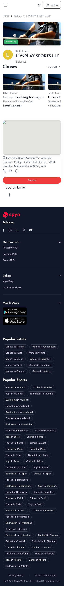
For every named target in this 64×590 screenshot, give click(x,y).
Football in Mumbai (16, 387)
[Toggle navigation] (5, 5)
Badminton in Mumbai (41, 394)
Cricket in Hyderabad (43, 510)
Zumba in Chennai (41, 547)
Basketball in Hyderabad (18, 535)
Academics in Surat (45, 431)
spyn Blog (8, 281)
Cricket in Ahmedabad (17, 406)
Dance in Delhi (13, 504)
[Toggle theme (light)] (39, 5)
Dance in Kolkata (37, 560)
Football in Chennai (48, 535)
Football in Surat (14, 443)
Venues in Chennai (15, 371)
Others (7, 275)
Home (6, 16)
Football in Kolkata (44, 554)
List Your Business (12, 287)
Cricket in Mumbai (42, 387)
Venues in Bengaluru (40, 359)
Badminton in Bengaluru (18, 486)
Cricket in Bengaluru (16, 492)
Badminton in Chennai (43, 541)
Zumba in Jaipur (42, 474)
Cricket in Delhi (38, 498)
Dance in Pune (13, 455)
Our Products (11, 242)
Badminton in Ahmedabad (19, 424)
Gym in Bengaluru (47, 486)
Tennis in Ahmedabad (17, 431)
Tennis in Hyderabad (16, 529)
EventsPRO (9, 260)
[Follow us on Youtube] (30, 230)
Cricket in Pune (38, 449)
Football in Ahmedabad (18, 418)
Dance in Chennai (15, 547)
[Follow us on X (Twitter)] (23, 230)
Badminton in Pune (38, 455)
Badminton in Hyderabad (19, 523)
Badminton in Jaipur (16, 474)
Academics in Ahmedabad (19, 412)
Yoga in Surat (12, 437)
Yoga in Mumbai (14, 394)
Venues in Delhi (14, 365)
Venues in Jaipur (14, 359)
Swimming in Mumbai (17, 400)
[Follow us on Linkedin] (17, 230)
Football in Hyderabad (17, 517)
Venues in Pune (37, 353)
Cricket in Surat (35, 437)
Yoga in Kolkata (14, 560)
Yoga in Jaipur (41, 467)
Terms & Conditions (45, 575)
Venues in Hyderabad (40, 365)
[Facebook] (9, 195)
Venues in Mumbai (15, 347)
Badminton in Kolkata (17, 566)
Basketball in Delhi (15, 510)
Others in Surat (38, 443)
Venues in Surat (14, 353)
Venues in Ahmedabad (44, 347)
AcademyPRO (10, 248)
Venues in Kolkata (41, 371)
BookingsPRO (10, 254)
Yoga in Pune (12, 461)
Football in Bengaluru (17, 480)
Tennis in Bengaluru (44, 492)
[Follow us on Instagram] (10, 230)
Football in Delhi (14, 498)
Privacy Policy (16, 575)
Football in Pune (14, 449)
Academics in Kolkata (17, 554)
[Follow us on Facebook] (3, 230)
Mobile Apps (11, 303)
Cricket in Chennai (15, 541)
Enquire (32, 180)
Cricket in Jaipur (34, 461)
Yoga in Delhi (35, 504)
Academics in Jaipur (16, 467)
